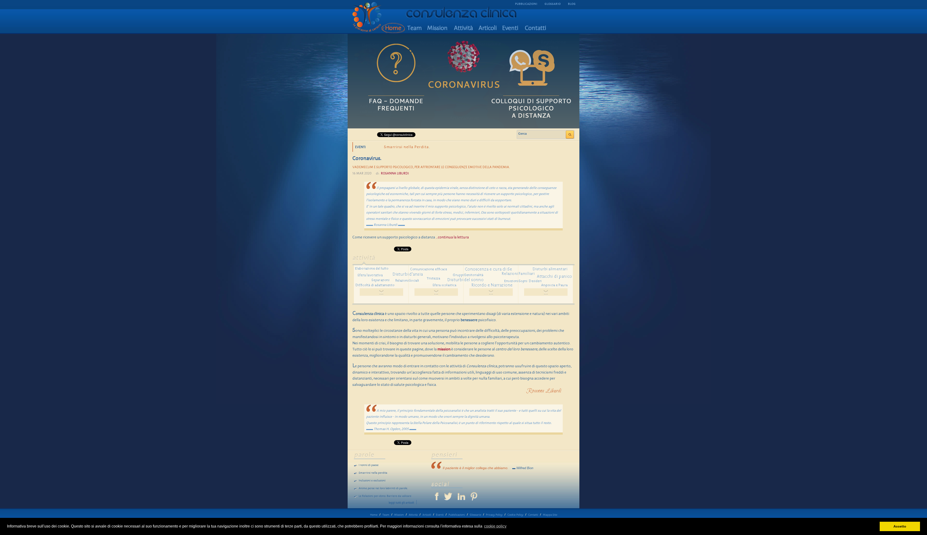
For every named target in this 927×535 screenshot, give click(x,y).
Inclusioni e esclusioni (372, 480)
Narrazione (489, 44)
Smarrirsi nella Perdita (406, 147)
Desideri (370, 45)
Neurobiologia (434, 43)
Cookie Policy (515, 514)
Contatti (533, 514)
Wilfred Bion (524, 468)
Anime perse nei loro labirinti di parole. (383, 488)
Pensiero (530, 68)
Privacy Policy (494, 514)
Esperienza (460, 67)
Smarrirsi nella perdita (373, 472)
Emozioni (550, 98)
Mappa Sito (550, 514)
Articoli (426, 514)
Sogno (389, 83)
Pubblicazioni (457, 514)
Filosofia (513, 102)
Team (385, 514)
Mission (399, 514)
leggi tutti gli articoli (401, 502)
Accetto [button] (899, 526)
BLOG (572, 4)
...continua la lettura (452, 237)
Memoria (526, 86)
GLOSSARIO (553, 4)
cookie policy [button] (495, 526)
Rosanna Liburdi (395, 173)
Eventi (440, 514)
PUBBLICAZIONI (526, 4)
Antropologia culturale (373, 109)
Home (374, 514)
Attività (413, 514)
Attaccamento (464, 118)
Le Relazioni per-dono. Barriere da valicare (385, 496)
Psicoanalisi (466, 86)
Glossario (475, 514)
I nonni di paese (369, 465)
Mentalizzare (407, 66)
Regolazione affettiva (553, 45)
